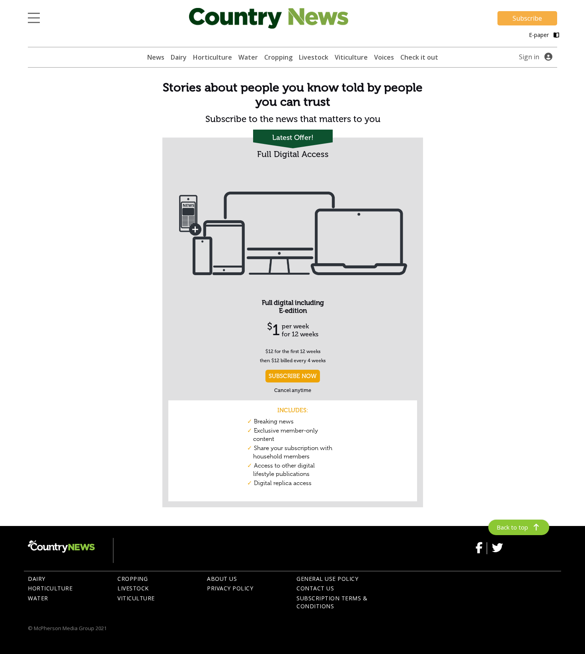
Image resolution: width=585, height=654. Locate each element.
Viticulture (351, 57)
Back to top (512, 527)
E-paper (539, 35)
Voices (384, 57)
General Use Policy (327, 578)
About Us (222, 578)
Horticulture (212, 57)
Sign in (529, 56)
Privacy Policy (230, 588)
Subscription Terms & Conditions (331, 602)
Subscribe (527, 18)
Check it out (419, 57)
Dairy (179, 57)
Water (248, 57)
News (155, 57)
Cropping (278, 57)
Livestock (313, 57)
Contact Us (315, 588)
